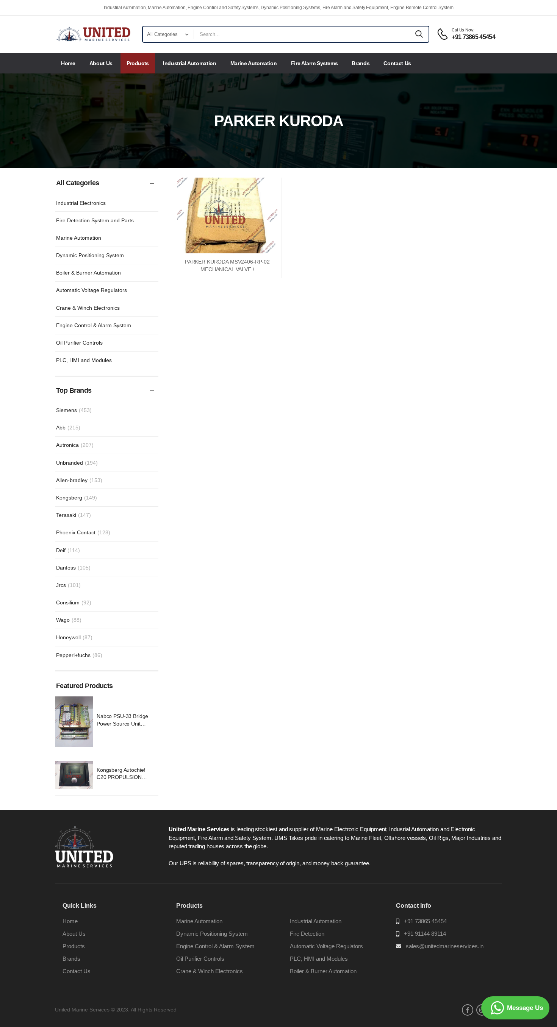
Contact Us (397, 63)
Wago (68, 620)
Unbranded (77, 463)
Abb (68, 428)
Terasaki (73, 515)
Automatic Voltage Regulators (91, 290)
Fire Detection (307, 933)
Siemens (74, 410)
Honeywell (74, 637)
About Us (101, 63)
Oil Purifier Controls (79, 343)
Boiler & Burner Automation (88, 273)
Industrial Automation (189, 63)
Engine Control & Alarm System (93, 325)
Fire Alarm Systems (314, 63)
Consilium (73, 602)
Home (68, 63)
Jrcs (68, 585)
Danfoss (73, 568)
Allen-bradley (79, 480)
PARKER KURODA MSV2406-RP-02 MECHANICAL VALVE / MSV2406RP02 (227, 269)
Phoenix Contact (83, 532)
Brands (360, 63)
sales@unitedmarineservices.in (444, 946)
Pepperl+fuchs (79, 655)
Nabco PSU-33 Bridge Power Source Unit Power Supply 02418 (122, 723)
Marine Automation (253, 63)
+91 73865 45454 (425, 921)
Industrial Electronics (81, 203)
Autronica (75, 445)
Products (138, 63)
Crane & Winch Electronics (88, 308)
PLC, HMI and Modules (84, 360)
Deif (68, 550)
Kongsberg (76, 498)
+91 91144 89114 (425, 933)
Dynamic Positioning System (90, 255)
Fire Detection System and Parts (95, 220)
